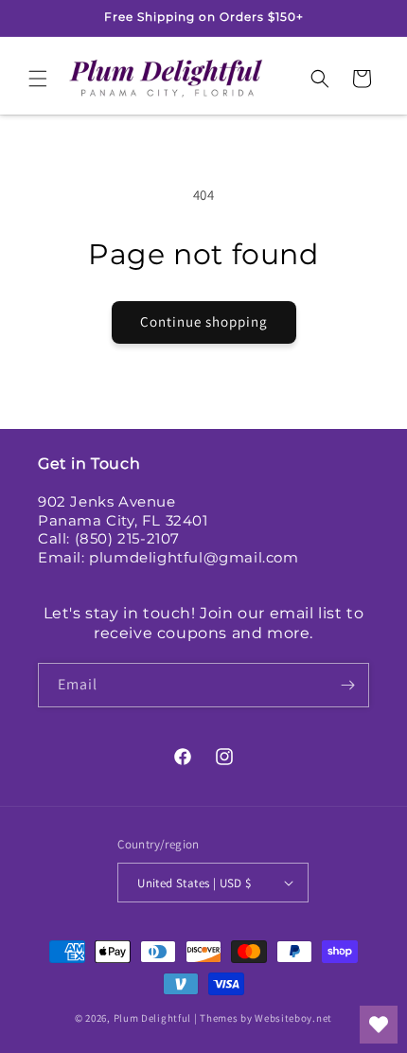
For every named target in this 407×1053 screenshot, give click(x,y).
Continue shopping (204, 321)
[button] (38, 78)
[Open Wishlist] (379, 1025)
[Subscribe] (347, 685)
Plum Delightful (154, 1018)
